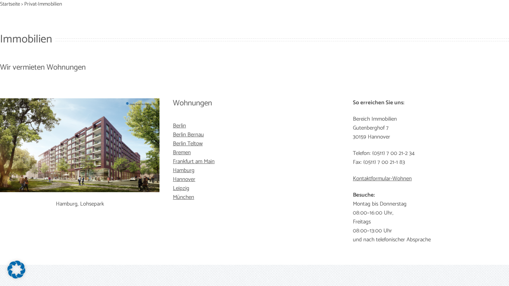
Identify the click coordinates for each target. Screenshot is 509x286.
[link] (179, 125)
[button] (16, 269)
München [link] (183, 197)
